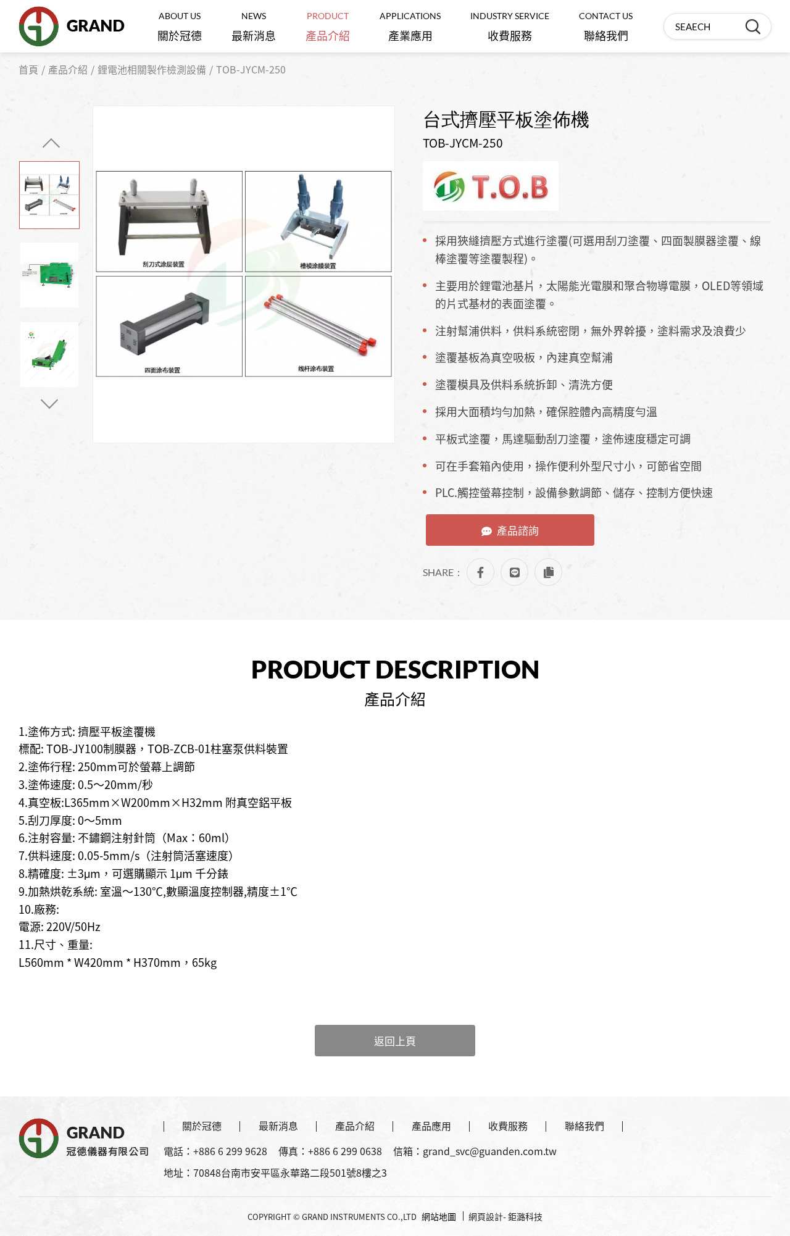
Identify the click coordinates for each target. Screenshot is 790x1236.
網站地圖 (439, 1216)
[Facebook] (480, 572)
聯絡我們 (606, 27)
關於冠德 (179, 27)
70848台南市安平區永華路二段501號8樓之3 (290, 1172)
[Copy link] (548, 572)
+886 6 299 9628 (230, 1150)
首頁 (28, 69)
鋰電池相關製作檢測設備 (152, 69)
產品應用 (431, 1125)
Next (49, 400)
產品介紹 (328, 27)
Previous (51, 147)
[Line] (514, 572)
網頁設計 (485, 1216)
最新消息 (253, 27)
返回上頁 (395, 1040)
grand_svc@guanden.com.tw (490, 1150)
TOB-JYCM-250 (251, 69)
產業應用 (410, 27)
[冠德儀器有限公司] (72, 26)
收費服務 (509, 27)
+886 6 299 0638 (345, 1150)
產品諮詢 (518, 530)
